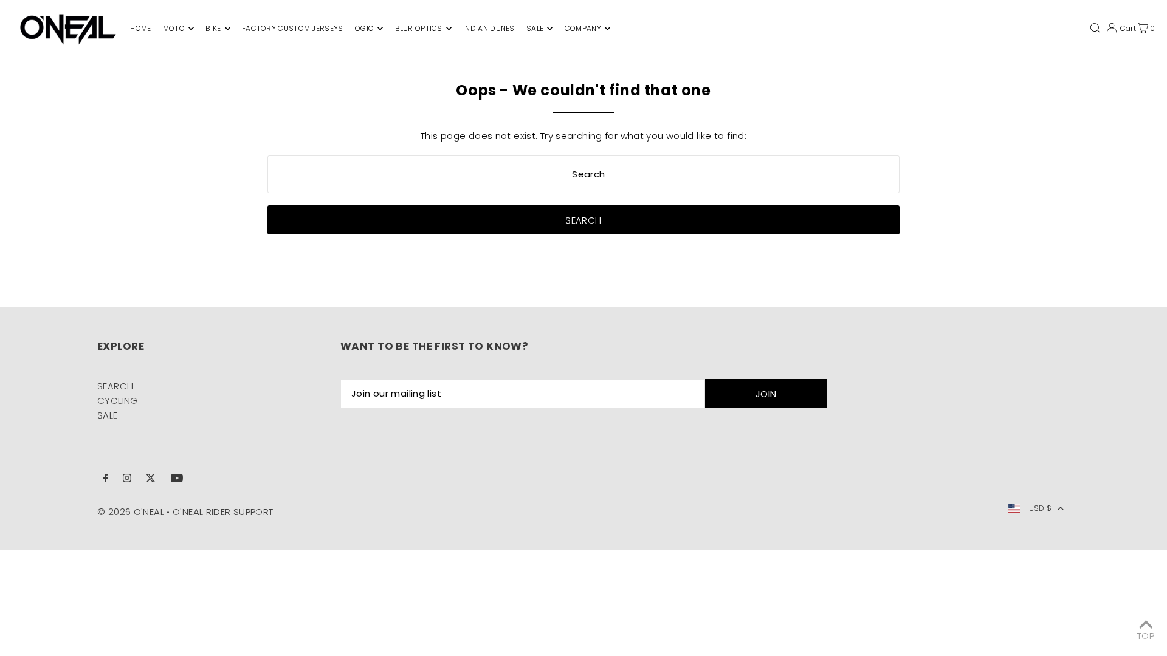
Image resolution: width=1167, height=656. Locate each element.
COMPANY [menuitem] (583, 28)
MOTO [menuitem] (174, 28)
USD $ (1040, 508)
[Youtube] (177, 479)
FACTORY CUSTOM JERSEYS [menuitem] (292, 28)
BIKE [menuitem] (213, 28)
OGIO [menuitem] (364, 28)
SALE (107, 415)
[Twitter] (151, 479)
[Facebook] (105, 479)
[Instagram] (127, 479)
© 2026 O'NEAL (130, 511)
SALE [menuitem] (534, 28)
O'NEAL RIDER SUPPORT (223, 511)
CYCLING (117, 400)
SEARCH (115, 386)
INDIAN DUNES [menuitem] (489, 28)
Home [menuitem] (140, 28)
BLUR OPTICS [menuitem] (418, 28)
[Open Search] (1095, 28)
